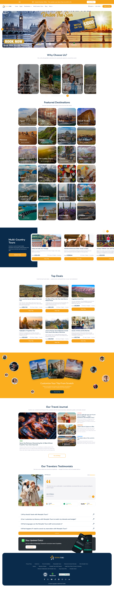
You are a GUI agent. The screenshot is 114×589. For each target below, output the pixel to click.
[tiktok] (55, 579)
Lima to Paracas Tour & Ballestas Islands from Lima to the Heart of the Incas (56, 331)
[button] (91, 6)
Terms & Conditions (46, 564)
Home (16, 6)
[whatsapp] (65, 579)
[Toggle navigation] (12, 6)
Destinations (27, 6)
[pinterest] (58, 579)
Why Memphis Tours (83, 564)
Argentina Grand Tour (78, 299)
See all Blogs (57, 455)
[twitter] (48, 579)
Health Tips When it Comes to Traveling (73, 566)
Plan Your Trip (57, 392)
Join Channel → (31, 547)
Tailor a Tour (107, 6)
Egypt (21, 6)
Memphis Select (73, 568)
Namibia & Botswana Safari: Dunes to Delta (76, 248)
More (50, 6)
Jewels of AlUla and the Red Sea (80, 331)
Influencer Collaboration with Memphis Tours (47, 568)
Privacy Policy (29, 564)
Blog (46, 6)
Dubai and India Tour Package (40, 248)
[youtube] (51, 579)
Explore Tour (17, 255)
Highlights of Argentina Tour (27, 331)
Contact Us (37, 564)
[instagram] (62, 579)
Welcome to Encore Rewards (70, 564)
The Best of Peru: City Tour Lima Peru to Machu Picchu (56, 299)
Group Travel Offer (63, 568)
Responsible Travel (57, 564)
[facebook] (44, 579)
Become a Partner (42, 566)
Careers (34, 566)
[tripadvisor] (69, 579)
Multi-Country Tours (38, 6)
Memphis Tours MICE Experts (55, 566)
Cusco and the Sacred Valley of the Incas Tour (30, 299)
